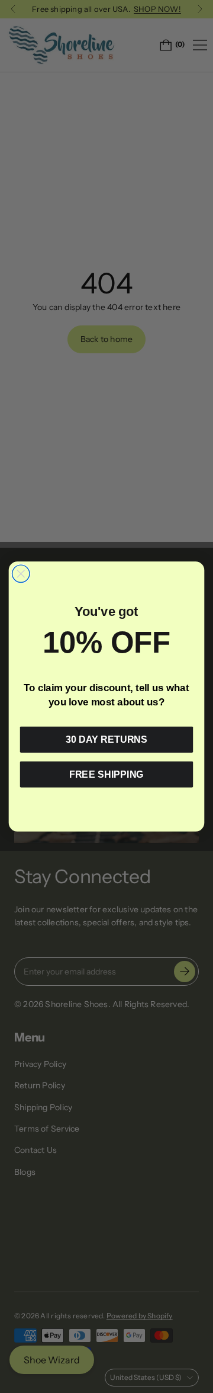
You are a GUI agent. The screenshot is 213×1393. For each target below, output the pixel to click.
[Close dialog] (21, 573)
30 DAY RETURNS (106, 739)
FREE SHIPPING (106, 774)
